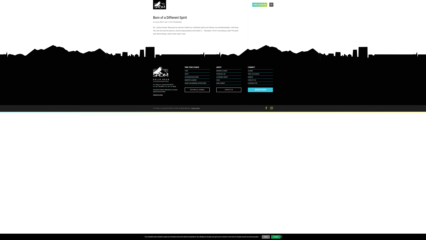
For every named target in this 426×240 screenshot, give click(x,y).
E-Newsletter (252, 83)
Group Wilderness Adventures (195, 83)
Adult (187, 74)
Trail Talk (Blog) (253, 74)
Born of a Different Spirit (170, 17)
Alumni (250, 71)
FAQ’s (218, 80)
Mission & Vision (221, 71)
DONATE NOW (260, 90)
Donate (250, 77)
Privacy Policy (195, 108)
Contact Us (252, 80)
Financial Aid (221, 74)
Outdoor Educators (191, 77)
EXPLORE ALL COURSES (197, 90)
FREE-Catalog (259, 5)
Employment (220, 83)
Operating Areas (158, 95)
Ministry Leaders (190, 80)
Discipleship (178, 22)
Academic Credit (222, 77)
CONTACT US (229, 90)
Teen (186, 71)
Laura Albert (159, 22)
